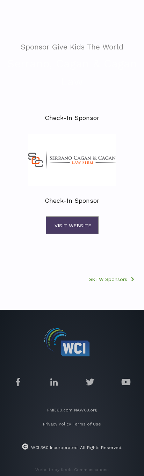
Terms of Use (87, 424)
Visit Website (73, 225)
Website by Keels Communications (72, 469)
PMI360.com (59, 410)
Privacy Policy (57, 424)
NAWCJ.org (85, 410)
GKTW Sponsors (108, 279)
